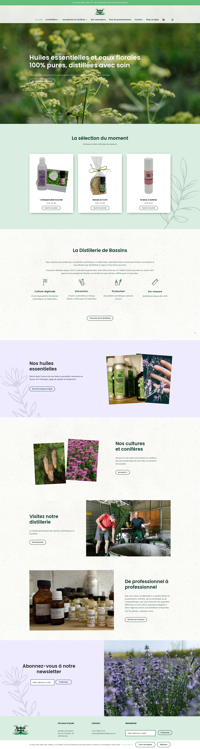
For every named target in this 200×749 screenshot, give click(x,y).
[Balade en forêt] (100, 155)
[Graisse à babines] (149, 155)
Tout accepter (145, 744)
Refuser (163, 744)
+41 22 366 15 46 (98, 731)
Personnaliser (126, 744)
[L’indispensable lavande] (51, 155)
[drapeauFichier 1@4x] (100, 7)
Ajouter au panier (51, 208)
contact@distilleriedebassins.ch (104, 733)
